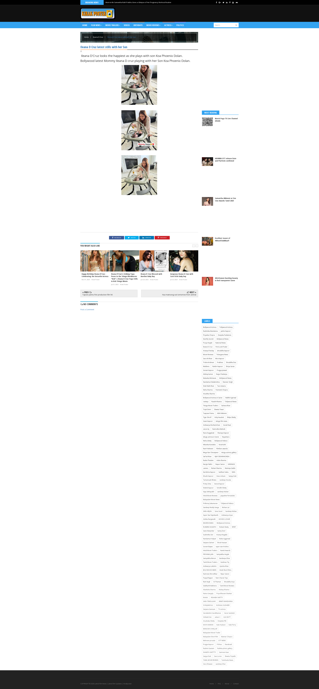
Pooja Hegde (207, 343)
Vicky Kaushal (219, 417)
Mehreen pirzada (209, 640)
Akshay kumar (208, 374)
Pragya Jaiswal (222, 370)
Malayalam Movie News (211, 499)
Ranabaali (228, 644)
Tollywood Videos (227, 503)
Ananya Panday (208, 351)
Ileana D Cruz (98, 37)
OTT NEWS (222, 640)
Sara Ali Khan (207, 358)
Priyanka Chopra (209, 335)
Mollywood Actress (223, 523)
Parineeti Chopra (222, 390)
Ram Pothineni (208, 449)
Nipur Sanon (225, 574)
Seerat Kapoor (219, 484)
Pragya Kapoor (208, 644)
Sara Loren (218, 656)
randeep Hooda (225, 480)
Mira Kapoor (219, 358)
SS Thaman (217, 582)
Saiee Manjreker (208, 531)
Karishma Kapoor (209, 472)
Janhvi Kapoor (226, 331)
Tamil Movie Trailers (210, 562)
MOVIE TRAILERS (112, 25)
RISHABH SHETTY (217, 597)
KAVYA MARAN (208, 625)
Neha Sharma (208, 390)
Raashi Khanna (216, 402)
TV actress (222, 609)
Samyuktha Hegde (222, 554)
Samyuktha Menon (209, 558)
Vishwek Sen (207, 617)
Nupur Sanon (220, 464)
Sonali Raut (227, 425)
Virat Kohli (222, 445)
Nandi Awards (225, 550)
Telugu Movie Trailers (210, 406)
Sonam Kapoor (208, 370)
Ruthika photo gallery (224, 648)
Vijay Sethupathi (208, 492)
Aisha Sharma (221, 460)
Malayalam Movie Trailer (211, 633)
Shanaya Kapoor (223, 433)
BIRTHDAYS (138, 25)
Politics (180, 25)
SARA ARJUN (207, 511)
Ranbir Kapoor (217, 366)
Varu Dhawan (207, 664)
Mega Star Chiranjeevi (210, 452)
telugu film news (221, 421)
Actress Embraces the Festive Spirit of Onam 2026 (124, 2)
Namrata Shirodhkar (210, 574)
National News (220, 343)
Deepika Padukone (224, 335)
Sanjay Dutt (232, 476)
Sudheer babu (224, 472)
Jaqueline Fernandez (228, 496)
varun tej (206, 429)
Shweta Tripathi (230, 656)
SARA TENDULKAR (209, 601)
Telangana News (222, 354)
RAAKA (205, 597)
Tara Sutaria (221, 386)
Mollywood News (225, 378)
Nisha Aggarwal (224, 539)
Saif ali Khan (207, 456)
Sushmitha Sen (208, 535)
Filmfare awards (222, 449)
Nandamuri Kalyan (209, 539)
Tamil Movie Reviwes (227, 586)
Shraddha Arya (229, 582)
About (227, 684)
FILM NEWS (95, 25)
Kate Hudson (221, 625)
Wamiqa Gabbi (230, 468)
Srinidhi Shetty (222, 488)
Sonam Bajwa (208, 547)
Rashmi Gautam (208, 648)
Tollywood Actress (226, 327)
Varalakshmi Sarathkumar (212, 613)
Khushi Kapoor (208, 476)
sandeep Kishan (223, 492)
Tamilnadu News (227, 660)
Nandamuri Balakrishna (211, 382)
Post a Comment (87, 309)
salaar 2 (217, 617)
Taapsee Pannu (208, 413)
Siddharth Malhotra (210, 586)
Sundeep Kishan (231, 511)
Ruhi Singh (206, 582)
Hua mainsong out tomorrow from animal (179, 294)
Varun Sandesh (229, 613)
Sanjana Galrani (208, 543)
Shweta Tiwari (219, 409)
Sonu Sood (218, 511)
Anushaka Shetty (209, 621)
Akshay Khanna (224, 590)
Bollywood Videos (221, 441)
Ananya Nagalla (221, 535)
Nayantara (225, 437)
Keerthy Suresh (208, 339)
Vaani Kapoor (208, 421)
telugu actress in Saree (211, 437)
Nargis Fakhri (207, 464)
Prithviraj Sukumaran (210, 503)
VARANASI (231, 464)
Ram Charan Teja (222, 578)
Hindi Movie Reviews (210, 496)
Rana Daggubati (208, 433)
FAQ (219, 684)
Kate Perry (232, 625)
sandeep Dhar (221, 664)
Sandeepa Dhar (224, 558)
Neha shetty (207, 441)
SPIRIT (234, 527)
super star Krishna (222, 547)
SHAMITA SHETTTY (209, 652)
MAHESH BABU (208, 523)
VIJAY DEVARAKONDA (222, 456)
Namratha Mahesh (218, 429)
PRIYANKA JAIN (208, 554)
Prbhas (219, 644)
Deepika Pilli (222, 621)
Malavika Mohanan (209, 378)
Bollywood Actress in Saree (212, 398)
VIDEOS (127, 25)
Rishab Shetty (224, 527)
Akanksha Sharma (209, 590)
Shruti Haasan (222, 543)
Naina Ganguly (208, 593)
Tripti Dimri (207, 409)
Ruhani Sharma (216, 468)
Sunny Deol (221, 531)
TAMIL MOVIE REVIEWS (210, 660)
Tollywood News (231, 402)
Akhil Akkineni (222, 413)
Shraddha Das (231, 362)
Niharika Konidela (209, 445)
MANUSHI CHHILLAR (210, 629)
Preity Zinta (207, 484)
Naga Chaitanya (221, 374)
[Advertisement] (193, 13)
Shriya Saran (230, 366)
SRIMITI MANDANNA (226, 601)
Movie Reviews (208, 354)
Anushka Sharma (209, 394)
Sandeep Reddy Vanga (211, 507)
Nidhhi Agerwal (230, 398)
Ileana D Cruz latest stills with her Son (122, 37)
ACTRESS (167, 25)
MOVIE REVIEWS (152, 25)
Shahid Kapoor (208, 488)
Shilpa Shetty (231, 417)
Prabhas (220, 362)
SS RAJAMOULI (208, 605)
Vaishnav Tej (224, 562)
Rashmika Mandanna (210, 331)
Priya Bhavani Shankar (224, 593)
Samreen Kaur (224, 652)
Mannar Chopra (226, 637)
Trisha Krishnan (208, 362)
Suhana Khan (225, 406)
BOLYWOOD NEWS (209, 570)
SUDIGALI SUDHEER (223, 605)
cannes (205, 468)
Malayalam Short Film (210, 637)
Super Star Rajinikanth (210, 515)
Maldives (206, 366)
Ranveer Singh (228, 382)
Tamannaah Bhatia (209, 480)
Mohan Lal (225, 507)
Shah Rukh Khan (208, 386)
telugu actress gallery (228, 452)
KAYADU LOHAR (224, 519)
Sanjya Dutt (207, 656)
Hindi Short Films (225, 570)
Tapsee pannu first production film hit (97, 294)
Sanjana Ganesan (209, 609)
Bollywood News (223, 339)
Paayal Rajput (208, 578)
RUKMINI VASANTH (209, 527)
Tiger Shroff (207, 417)
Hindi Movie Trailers (210, 550)
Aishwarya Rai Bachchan (211, 425)
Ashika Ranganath (209, 519)
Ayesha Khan (224, 566)
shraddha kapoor (223, 351)
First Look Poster (221, 347)
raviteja (205, 402)
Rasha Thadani (208, 460)
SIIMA (233, 472)
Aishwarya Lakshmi (209, 566)
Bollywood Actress (209, 327)
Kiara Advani (221, 476)
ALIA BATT (227, 617)
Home (84, 25)
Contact (236, 684)
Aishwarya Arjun (227, 515)
